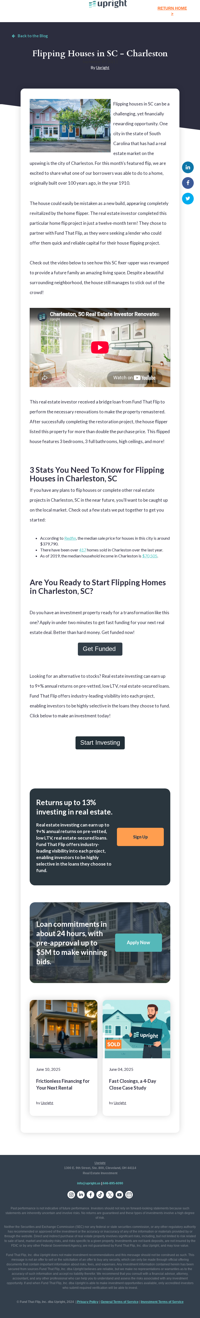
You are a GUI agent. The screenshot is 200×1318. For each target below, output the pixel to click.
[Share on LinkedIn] (188, 167)
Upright (102, 67)
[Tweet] (188, 198)
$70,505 (149, 555)
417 (82, 549)
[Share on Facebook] (188, 183)
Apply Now (138, 942)
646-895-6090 (113, 1183)
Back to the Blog (33, 35)
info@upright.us (89, 1183)
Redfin (70, 538)
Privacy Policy (87, 1302)
